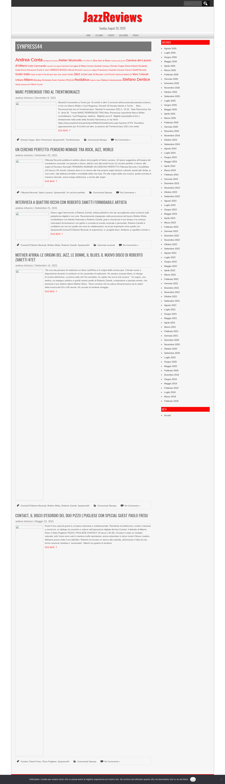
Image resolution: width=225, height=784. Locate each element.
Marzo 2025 (170, 118)
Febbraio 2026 (171, 74)
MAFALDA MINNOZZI (124, 74)
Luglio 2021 (170, 309)
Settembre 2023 (172, 196)
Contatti (111, 35)
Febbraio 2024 (171, 174)
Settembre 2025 (172, 96)
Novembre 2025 (172, 87)
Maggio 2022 (170, 266)
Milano (28, 79)
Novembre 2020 (172, 344)
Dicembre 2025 (171, 83)
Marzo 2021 (170, 327)
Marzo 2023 (170, 222)
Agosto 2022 (170, 253)
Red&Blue (82, 79)
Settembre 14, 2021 (46, 265)
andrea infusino (24, 97)
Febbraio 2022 (171, 279)
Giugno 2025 (170, 105)
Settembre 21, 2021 (46, 208)
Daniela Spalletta (94, 66)
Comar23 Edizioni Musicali (33, 245)
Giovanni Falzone (124, 70)
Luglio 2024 (170, 153)
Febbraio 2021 (171, 331)
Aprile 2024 (169, 166)
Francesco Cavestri (107, 70)
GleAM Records (139, 70)
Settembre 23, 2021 (46, 155)
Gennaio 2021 (171, 335)
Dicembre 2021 (171, 288)
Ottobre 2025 (170, 92)
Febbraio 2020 (171, 370)
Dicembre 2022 (171, 235)
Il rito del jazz (47, 74)
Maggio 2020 (170, 366)
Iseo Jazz (58, 74)
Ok (193, 779)
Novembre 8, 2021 (45, 97)
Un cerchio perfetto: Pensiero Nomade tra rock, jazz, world (64, 149)
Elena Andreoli (131, 66)
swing (17, 84)
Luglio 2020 (170, 357)
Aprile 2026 (169, 66)
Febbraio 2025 (171, 122)
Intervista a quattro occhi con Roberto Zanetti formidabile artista (71, 202)
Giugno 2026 (170, 57)
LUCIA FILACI (109, 74)
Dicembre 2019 (171, 375)
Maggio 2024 (170, 161)
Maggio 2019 (170, 383)
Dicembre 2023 (171, 183)
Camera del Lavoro (118, 61)
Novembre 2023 (172, 188)
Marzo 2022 (170, 274)
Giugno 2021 (170, 314)
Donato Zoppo (117, 66)
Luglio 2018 (170, 392)
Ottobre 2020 (170, 348)
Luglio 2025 (170, 100)
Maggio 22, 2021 (44, 521)
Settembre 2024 (172, 144)
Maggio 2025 (170, 109)
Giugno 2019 (170, 379)
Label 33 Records (95, 74)
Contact (24, 761)
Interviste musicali (106, 245)
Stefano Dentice (136, 79)
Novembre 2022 (172, 240)
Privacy (136, 35)
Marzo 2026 (170, 70)
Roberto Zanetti (69, 245)
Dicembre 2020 (171, 340)
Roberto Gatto (95, 80)
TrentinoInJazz (73, 140)
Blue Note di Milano (102, 60)
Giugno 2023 (170, 209)
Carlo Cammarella (37, 66)
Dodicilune (106, 66)
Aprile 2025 (169, 114)
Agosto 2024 (170, 148)
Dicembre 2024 (171, 131)
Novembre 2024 (172, 135)
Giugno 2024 (170, 157)
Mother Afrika (53, 245)
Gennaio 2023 (171, 231)
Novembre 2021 (172, 292)
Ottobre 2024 (170, 140)
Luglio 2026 (170, 53)
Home (88, 35)
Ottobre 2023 (170, 192)
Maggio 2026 (170, 61)
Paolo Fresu (35, 761)
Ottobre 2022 (170, 244)
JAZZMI (84, 74)
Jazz (77, 74)
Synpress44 (25, 84)
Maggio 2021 (170, 318)
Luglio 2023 (170, 205)
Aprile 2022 (169, 270)
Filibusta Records (75, 70)
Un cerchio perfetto (75, 192)
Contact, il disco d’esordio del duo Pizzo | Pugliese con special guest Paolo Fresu (81, 515)
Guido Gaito (22, 74)
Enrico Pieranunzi (28, 70)
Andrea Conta (29, 59)
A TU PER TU (87, 61)
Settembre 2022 (172, 248)
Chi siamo (99, 35)
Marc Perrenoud (44, 140)
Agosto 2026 (170, 48)
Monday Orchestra (43, 80)
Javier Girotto (67, 74)
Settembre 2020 (172, 353)
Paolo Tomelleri (58, 80)
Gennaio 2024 (171, 179)
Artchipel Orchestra (50, 61)
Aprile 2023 (169, 218)
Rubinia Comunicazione (111, 80)
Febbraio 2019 (171, 388)
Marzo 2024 (170, 170)
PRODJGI (70, 80)
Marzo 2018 (170, 396)
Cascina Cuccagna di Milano (74, 66)
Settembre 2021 (172, 301)
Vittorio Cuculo (36, 84)
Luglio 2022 (170, 257)
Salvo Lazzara (45, 192)
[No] (221, 779)
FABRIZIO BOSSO (58, 70)
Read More (63, 130)
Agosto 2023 (170, 201)
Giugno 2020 (170, 362)
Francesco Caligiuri (90, 70)
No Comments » (123, 140)
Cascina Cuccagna (54, 66)
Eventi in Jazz (43, 70)
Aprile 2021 (169, 322)
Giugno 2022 (170, 261)
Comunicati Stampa (97, 140)
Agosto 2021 (170, 305)
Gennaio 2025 (171, 127)
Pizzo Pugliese (49, 761)
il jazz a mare (36, 74)
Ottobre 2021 (170, 296)
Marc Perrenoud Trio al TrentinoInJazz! (47, 92)
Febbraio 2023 (171, 227)
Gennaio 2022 (171, 283)
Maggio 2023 (170, 214)
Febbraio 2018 (171, 401)
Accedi (167, 415)
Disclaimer (123, 35)
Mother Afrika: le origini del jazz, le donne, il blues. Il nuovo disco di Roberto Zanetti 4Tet (79, 257)
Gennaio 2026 (171, 79)
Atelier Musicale (70, 60)
